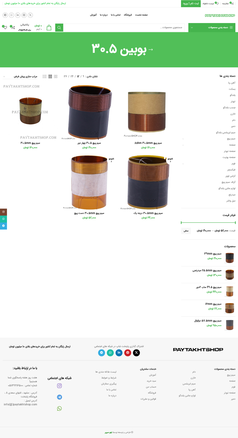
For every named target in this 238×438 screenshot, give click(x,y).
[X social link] (30, 15)
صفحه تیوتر (229, 151)
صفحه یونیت (229, 157)
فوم (233, 164)
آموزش (152, 375)
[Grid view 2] (55, 76)
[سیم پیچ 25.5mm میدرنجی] (229, 274)
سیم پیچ (231, 139)
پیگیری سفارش (108, 384)
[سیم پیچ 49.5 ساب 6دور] (229, 291)
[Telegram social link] (5, 15)
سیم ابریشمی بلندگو (225, 133)
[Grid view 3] (50, 76)
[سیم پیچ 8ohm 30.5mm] (148, 112)
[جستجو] (59, 28)
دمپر (233, 126)
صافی (186, 231)
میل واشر (231, 201)
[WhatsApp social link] (11, 15)
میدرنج (232, 195)
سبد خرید (151, 381)
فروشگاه (152, 393)
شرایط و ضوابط (108, 378)
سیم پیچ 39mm (212, 254)
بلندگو (232, 95)
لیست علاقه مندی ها (105, 372)
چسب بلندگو (229, 108)
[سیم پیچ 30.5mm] (30, 112)
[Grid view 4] (44, 76)
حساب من (151, 387)
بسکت (232, 89)
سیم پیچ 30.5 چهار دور (89, 143)
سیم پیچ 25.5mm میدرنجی (207, 271)
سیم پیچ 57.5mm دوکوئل (207, 321)
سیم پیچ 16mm (213, 304)
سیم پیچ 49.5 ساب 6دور (208, 287)
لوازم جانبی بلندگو (226, 188)
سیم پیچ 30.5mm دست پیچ (89, 213)
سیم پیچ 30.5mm (30, 143)
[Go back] (150, 49)
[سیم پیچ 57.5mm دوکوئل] (229, 325)
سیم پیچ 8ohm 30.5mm (148, 143)
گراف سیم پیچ (228, 182)
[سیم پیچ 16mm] (229, 308)
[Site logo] (220, 15)
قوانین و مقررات (148, 399)
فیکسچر (231, 170)
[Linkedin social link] (17, 15)
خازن (232, 114)
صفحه (232, 145)
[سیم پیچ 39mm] (229, 258)
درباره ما (112, 396)
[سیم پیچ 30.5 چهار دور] (89, 112)
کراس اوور (230, 176)
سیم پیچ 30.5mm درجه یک (148, 213)
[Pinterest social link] (24, 15)
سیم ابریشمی (189, 384)
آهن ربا (231, 83)
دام (233, 120)
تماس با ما (111, 390)
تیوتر (233, 102)
